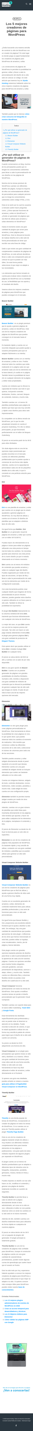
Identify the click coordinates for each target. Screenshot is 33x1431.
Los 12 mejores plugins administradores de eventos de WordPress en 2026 (17, 1303)
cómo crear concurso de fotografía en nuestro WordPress (15, 116)
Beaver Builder (11, 135)
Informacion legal (26, 1420)
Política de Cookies (16, 1420)
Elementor (10, 141)
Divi (7, 138)
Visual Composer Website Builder (15, 885)
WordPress (17, 19)
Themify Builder (12, 149)
